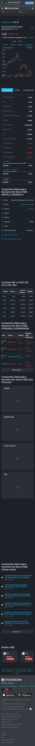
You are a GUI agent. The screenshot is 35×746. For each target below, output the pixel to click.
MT (4, 304)
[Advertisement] (17, 82)
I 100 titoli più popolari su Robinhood (12, 706)
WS (8, 653)
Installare (29, 3)
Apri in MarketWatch (8, 671)
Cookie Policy (23, 686)
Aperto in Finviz (27, 669)
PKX (4, 316)
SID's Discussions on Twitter (12, 239)
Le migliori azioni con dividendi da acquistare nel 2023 (16, 700)
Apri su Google (16, 669)
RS (4, 312)
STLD (5, 308)
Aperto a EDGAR (20, 671)
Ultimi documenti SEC (10, 234)
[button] (2, 8)
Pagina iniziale (6, 22)
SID (4, 296)
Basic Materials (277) (27, 204)
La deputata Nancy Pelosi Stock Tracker (13, 704)
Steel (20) (31, 209)
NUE (4, 300)
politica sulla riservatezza (9, 686)
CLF (26, 653)
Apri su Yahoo (6, 669)
